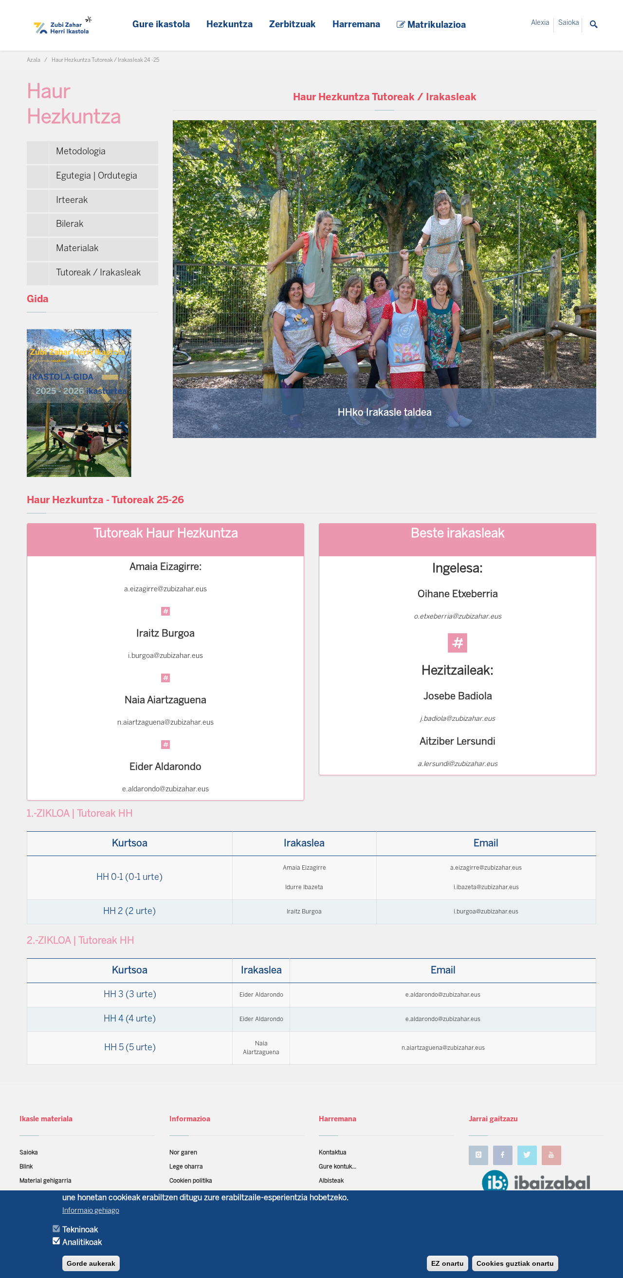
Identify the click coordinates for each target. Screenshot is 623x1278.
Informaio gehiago (90, 1211)
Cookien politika (190, 1181)
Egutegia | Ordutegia (96, 176)
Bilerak (70, 224)
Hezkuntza (229, 25)
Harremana (356, 25)
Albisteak (331, 1181)
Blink (26, 1166)
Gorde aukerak (91, 1263)
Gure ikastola (161, 25)
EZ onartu (447, 1263)
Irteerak (72, 201)
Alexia (540, 23)
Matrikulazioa (435, 25)
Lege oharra (186, 1166)
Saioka (568, 23)
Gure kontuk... (337, 1166)
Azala (33, 60)
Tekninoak (80, 1229)
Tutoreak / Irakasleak (98, 273)
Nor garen (183, 1152)
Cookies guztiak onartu (515, 1263)
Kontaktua (333, 1152)
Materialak (77, 249)
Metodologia (81, 152)
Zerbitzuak (292, 25)
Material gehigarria (45, 1181)
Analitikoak (82, 1242)
